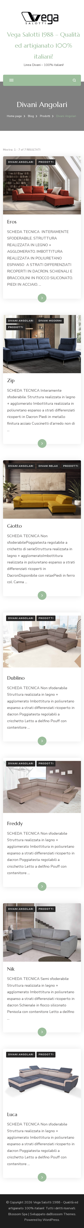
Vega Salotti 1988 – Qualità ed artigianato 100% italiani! (43, 45)
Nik (10, 969)
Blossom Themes (62, 1214)
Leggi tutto (35, 298)
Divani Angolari (20, 162)
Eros (12, 222)
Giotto (14, 526)
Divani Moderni (50, 320)
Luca (12, 1114)
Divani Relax (48, 466)
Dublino (16, 678)
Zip (10, 380)
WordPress (51, 1220)
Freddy (15, 823)
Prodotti (46, 162)
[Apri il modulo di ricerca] (74, 80)
